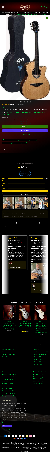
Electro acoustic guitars (20, 113)
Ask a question (25, 194)
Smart (43, 113)
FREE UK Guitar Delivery (40, 354)
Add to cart (25, 127)
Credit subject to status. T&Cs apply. (25, 123)
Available (11, 113)
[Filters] (6, 227)
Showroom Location (7, 352)
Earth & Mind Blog (38, 381)
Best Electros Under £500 (9, 377)
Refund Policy (38, 364)
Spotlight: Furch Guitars (8, 393)
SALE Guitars (38, 302)
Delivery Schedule (39, 357)
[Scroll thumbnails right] (46, 203)
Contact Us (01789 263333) (9, 347)
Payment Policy (38, 359)
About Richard (6, 357)
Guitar (29, 113)
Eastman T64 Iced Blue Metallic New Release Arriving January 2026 (25, 325)
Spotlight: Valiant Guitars (9, 396)
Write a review (25, 191)
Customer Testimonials (8, 354)
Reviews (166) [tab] (13, 223)
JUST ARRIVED (12, 302)
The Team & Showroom (8, 349)
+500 (6, 113)
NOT (22, 1)
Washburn (9, 321)
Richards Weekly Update (40, 372)
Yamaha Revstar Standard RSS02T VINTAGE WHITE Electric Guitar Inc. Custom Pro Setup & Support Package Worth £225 (41, 328)
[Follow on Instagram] (6, 429)
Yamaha (40, 321)
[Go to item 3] (33, 203)
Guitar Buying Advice (7, 372)
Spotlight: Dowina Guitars (9, 391)
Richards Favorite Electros (9, 374)
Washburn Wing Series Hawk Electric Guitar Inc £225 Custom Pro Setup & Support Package (9, 326)
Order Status (37, 349)
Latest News (5, 386)
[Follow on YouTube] (9, 429)
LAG (3, 107)
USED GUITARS (25, 302)
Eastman (25, 321)
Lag (32, 113)
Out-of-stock (37, 113)
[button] (5, 104)
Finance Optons (38, 347)
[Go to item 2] (21, 203)
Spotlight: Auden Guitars (8, 388)
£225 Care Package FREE (41, 352)
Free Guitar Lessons (7, 383)
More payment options (25, 134)
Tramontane (5, 114)
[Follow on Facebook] (2, 429)
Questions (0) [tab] (36, 223)
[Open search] (3, 227)
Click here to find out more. (25, 121)
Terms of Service (38, 383)
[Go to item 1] (8, 203)
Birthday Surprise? (38, 374)
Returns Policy (38, 362)
